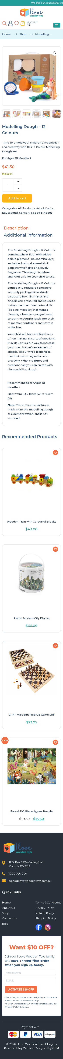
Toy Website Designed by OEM (38, 1048)
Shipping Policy (46, 918)
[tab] (31, 228)
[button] (55, 452)
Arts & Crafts (44, 208)
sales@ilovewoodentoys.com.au (30, 880)
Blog (5, 923)
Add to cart (17, 198)
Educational (10, 212)
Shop (22, 34)
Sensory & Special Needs (35, 212)
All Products (26, 208)
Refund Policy (45, 913)
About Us (8, 907)
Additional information (28, 235)
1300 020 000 (18, 873)
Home (6, 34)
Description (16, 228)
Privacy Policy (45, 907)
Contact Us (9, 918)
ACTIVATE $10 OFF (21, 989)
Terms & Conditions (48, 902)
